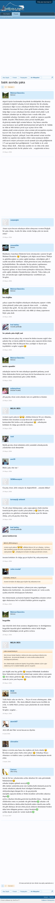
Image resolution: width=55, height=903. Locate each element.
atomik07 (14, 722)
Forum (16, 14)
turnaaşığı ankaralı (17, 499)
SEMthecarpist (16, 479)
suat (12, 436)
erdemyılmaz (15, 388)
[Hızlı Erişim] (52, 77)
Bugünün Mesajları (8, 17)
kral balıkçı (14, 325)
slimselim (14, 742)
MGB (12, 691)
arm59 (12, 459)
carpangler (14, 220)
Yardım (51, 897)
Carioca (13, 770)
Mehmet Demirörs (17, 93)
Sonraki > (11, 87)
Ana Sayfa (6, 14)
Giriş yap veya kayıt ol (44, 2)
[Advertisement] (27, 47)
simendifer (14, 245)
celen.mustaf (15, 569)
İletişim (46, 897)
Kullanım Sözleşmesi (48, 900)
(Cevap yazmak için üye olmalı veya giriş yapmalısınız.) (36, 883)
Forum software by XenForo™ (10, 900)
